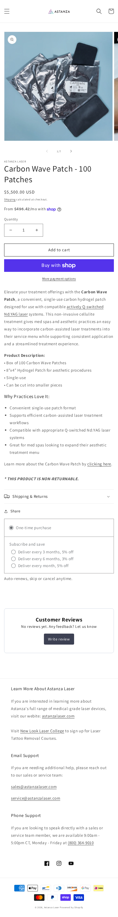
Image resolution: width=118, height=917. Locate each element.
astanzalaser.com (58, 716)
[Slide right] (71, 151)
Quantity (11, 219)
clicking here (99, 463)
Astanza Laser (51, 907)
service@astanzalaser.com (35, 798)
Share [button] (15, 511)
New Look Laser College (42, 730)
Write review (59, 639)
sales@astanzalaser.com (34, 786)
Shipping (10, 199)
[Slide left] (47, 151)
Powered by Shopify (71, 907)
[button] (7, 11)
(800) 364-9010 (81, 842)
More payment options (59, 279)
